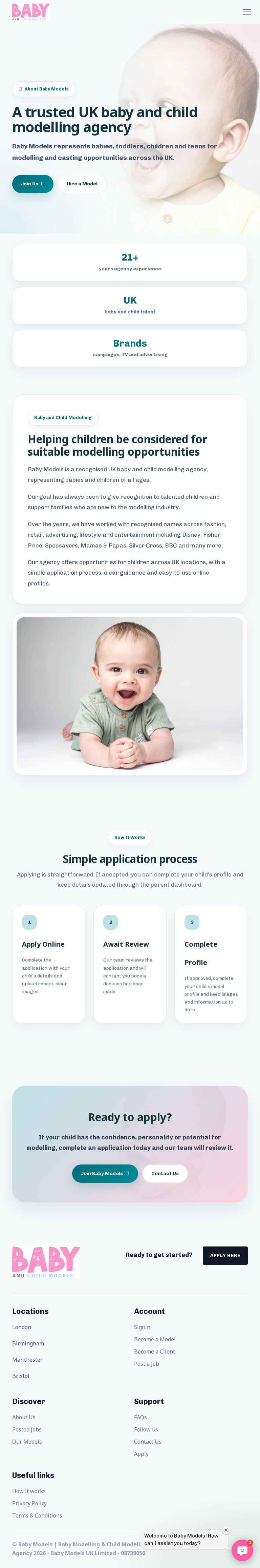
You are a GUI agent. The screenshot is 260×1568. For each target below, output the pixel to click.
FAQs (140, 1417)
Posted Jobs (27, 1429)
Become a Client (154, 1351)
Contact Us (165, 1173)
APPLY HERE (225, 1255)
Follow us (146, 1429)
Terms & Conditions (37, 1515)
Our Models (27, 1441)
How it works (29, 1491)
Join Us (29, 184)
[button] (242, 1550)
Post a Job (146, 1363)
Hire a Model (82, 184)
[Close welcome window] (226, 1530)
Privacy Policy (29, 1503)
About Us (24, 1417)
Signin (142, 1327)
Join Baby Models (102, 1173)
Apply (141, 1454)
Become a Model (155, 1339)
